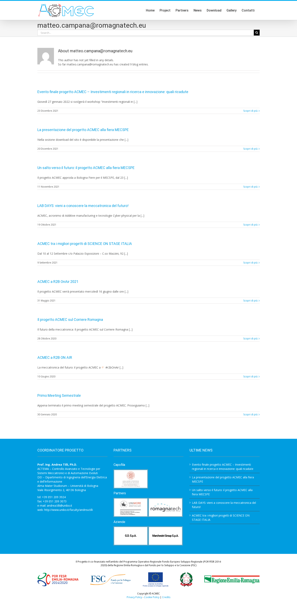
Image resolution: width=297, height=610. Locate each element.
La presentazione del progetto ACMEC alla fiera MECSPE (83, 130)
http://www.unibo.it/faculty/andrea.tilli (68, 510)
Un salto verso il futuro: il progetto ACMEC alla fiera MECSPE (86, 168)
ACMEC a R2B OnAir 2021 (57, 281)
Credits (166, 597)
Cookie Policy (151, 597)
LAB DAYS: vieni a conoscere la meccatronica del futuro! (82, 206)
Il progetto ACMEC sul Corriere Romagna (70, 319)
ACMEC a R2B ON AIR (54, 357)
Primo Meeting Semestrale (59, 395)
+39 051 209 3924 (54, 497)
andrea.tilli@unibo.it (59, 505)
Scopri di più (250, 110)
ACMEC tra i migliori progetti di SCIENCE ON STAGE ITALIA (84, 243)
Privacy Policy (134, 597)
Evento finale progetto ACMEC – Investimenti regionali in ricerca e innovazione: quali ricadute (112, 92)
